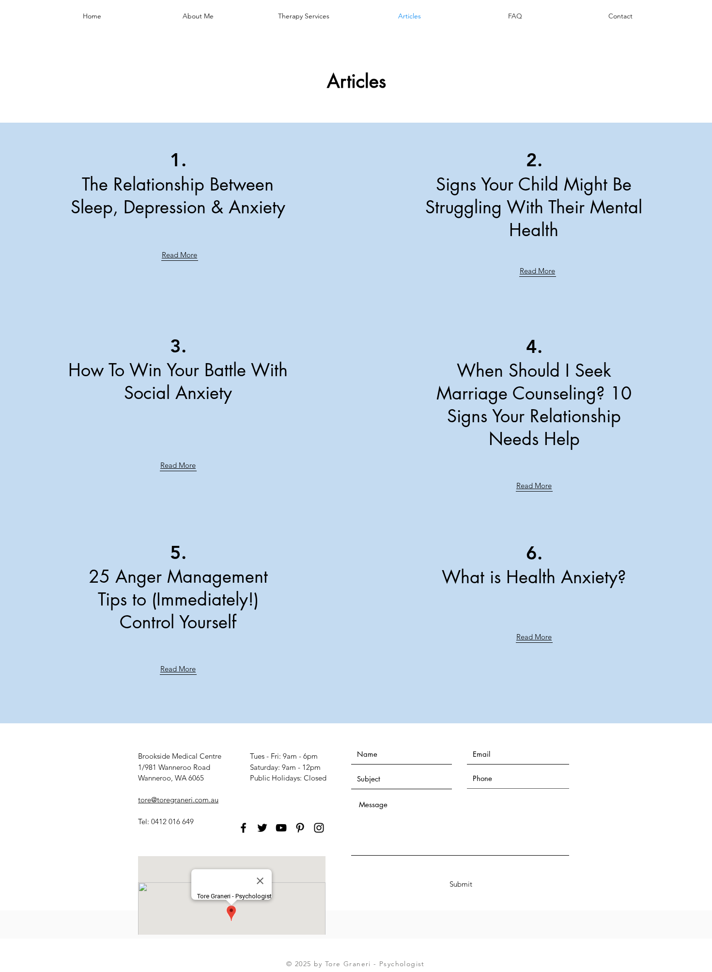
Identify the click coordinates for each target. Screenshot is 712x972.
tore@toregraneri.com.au (178, 799)
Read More (179, 254)
